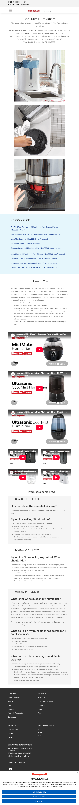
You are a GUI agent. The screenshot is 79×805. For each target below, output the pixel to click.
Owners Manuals (14, 697)
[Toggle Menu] (10, 10)
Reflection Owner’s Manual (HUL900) (25, 244)
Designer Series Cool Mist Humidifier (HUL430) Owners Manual (35, 248)
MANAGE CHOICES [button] (39, 792)
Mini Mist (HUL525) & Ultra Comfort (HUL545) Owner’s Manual (35, 234)
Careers (11, 737)
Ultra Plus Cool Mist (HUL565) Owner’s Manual (29, 239)
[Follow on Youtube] (11, 769)
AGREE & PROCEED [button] (39, 797)
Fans (39, 713)
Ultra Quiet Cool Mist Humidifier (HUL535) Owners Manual (34, 263)
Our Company (13, 729)
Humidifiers (42, 705)
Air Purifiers (42, 697)
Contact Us (12, 717)
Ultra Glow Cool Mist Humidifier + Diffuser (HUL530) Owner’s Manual (38, 254)
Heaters (41, 709)
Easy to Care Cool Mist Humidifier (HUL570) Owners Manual (34, 268)
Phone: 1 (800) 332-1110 (17, 762)
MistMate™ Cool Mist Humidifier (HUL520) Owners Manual (34, 259)
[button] (77, 772)
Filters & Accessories (45, 701)
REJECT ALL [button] (39, 801)
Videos (10, 701)
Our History (12, 733)
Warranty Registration (16, 713)
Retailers (11, 709)
